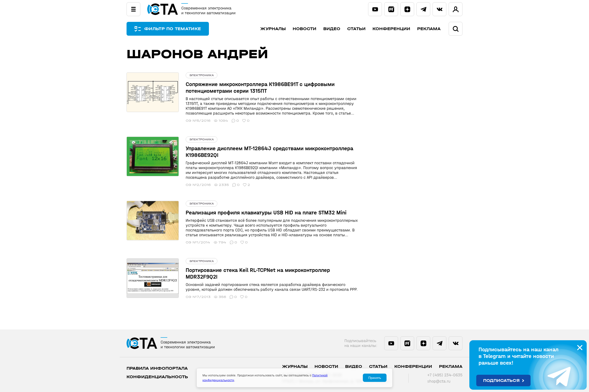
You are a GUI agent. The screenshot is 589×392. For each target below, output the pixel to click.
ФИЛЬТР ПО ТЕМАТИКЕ (172, 28)
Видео (331, 28)
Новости (304, 28)
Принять (374, 378)
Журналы (273, 28)
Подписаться (501, 380)
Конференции (391, 28)
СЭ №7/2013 (198, 297)
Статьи (356, 28)
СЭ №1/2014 (198, 242)
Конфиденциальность (157, 377)
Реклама (429, 28)
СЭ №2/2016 (198, 185)
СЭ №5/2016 (198, 121)
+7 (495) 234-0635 (444, 375)
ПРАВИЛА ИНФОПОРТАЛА (157, 368)
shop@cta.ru (438, 381)
